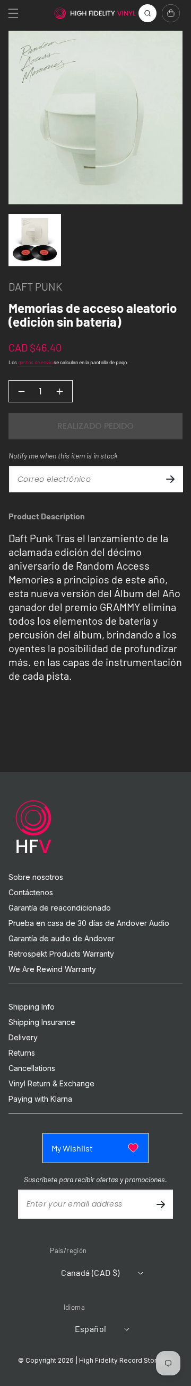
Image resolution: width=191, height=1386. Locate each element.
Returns (21, 1053)
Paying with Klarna (40, 1099)
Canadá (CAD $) (90, 1272)
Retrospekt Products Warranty (61, 954)
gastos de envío (35, 362)
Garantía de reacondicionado (59, 908)
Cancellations (31, 1068)
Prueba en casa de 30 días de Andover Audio (88, 923)
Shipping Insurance (41, 1022)
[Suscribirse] (170, 479)
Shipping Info (31, 1007)
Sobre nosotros (35, 877)
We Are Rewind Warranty (52, 969)
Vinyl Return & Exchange (51, 1083)
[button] (13, 13)
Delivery (23, 1037)
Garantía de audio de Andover (61, 938)
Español (91, 1329)
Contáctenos (30, 892)
